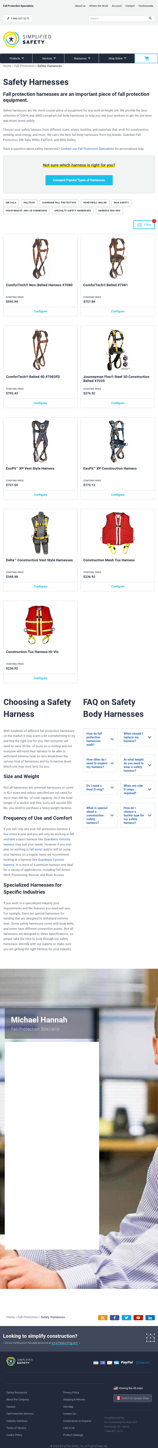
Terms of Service (16, 1427)
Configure (40, 311)
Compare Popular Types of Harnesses (79, 180)
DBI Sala (11, 202)
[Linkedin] (150, 1317)
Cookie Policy (14, 1434)
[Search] (150, 18)
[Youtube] (138, 1317)
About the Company (17, 1399)
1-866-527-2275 (19, 18)
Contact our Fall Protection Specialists (87, 149)
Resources (80, 58)
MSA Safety (121, 202)
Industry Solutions (16, 1420)
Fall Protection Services (20, 1413)
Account (117, 5)
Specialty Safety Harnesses (72, 210)
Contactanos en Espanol (77, 1420)
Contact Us (69, 1413)
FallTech (29, 202)
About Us (80, 5)
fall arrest (36, 849)
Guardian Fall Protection (59, 202)
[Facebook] (114, 1317)
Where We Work (98, 5)
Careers (10, 1406)
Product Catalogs (73, 1434)
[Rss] (103, 1317)
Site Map (68, 1406)
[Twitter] (126, 1317)
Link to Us (69, 1427)
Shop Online (116, 58)
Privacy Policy (71, 1392)
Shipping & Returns (74, 1399)
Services (47, 58)
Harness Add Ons (109, 210)
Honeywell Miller (95, 202)
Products (15, 58)
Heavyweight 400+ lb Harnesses (26, 210)
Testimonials (145, 5)
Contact (130, 5)
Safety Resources (16, 1392)
